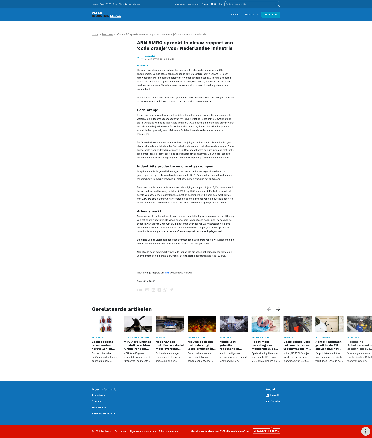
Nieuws (136, 4)
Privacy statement (168, 431)
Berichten (107, 34)
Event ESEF (105, 4)
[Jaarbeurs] (266, 431)
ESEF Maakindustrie (104, 413)
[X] (160, 289)
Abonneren (193, 4)
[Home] (106, 15)
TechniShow (99, 407)
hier (167, 272)
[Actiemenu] (365, 431)
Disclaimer (121, 431)
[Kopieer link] (171, 289)
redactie (150, 56)
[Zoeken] (277, 4)
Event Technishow (122, 4)
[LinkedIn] (154, 289)
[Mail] (147, 290)
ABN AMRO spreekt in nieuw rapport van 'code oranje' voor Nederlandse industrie (161, 34)
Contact (206, 4)
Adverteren (180, 4)
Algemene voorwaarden (143, 431)
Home (95, 4)
